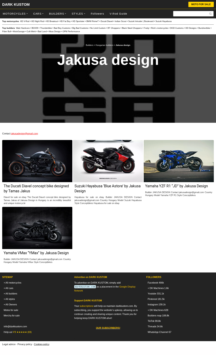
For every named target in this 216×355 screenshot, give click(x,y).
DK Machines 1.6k (159, 288)
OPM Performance (71, 31)
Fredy (146, 28)
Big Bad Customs (80, 28)
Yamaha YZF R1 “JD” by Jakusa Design (176, 186)
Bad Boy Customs (62, 28)
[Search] (210, 14)
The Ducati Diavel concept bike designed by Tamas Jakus (36, 188)
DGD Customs (177, 28)
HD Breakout (52, 21)
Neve (5, 351)
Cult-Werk (31, 31)
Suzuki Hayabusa (163, 21)
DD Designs (190, 28)
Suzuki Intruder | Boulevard (141, 21)
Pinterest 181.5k (156, 299)
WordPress (28, 351)
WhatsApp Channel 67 (159, 332)
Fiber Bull (6, 31)
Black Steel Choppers (132, 28)
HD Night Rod (37, 21)
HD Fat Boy (65, 21)
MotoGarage (19, 31)
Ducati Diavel (107, 21)
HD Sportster (78, 21)
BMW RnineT (92, 21)
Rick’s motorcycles (159, 28)
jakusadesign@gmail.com (24, 133)
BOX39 (35, 28)
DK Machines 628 (159, 310)
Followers (97, 13)
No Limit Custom (98, 28)
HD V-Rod (24, 21)
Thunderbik (45, 28)
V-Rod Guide (118, 13)
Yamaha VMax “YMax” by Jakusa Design (36, 253)
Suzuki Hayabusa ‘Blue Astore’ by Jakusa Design (107, 188)
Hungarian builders (104, 45)
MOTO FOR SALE (201, 4)
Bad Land (42, 31)
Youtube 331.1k (156, 293)
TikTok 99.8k (154, 321)
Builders (89, 45)
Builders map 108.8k (158, 315)
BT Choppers (114, 28)
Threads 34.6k (155, 326)
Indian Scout (120, 21)
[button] (27, 13)
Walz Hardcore (23, 28)
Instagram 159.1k (157, 304)
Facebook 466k (156, 282)
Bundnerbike (204, 28)
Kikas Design (55, 31)
